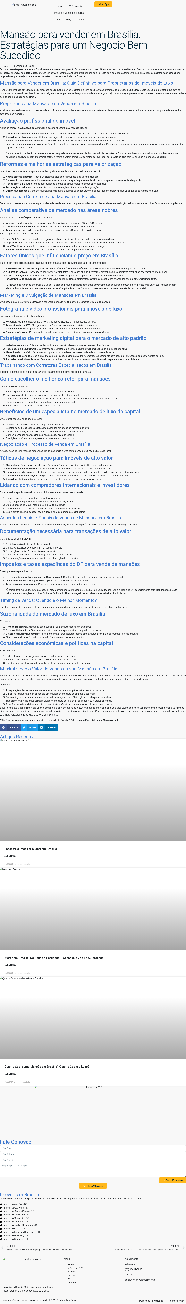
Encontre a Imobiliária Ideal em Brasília (30, 849)
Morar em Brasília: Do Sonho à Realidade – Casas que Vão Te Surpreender (54, 958)
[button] (10, 727)
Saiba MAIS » (10, 856)
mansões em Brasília (32, 285)
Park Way (11, 246)
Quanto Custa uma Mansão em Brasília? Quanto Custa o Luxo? (46, 1066)
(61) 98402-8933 (133, 1269)
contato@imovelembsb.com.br (140, 1280)
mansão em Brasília (23, 90)
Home (59, 6)
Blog (68, 19)
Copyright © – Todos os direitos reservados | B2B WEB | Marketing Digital (39, 1300)
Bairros (56, 19)
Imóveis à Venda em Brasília (69, 13)
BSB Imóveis (75, 6)
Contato (81, 19)
